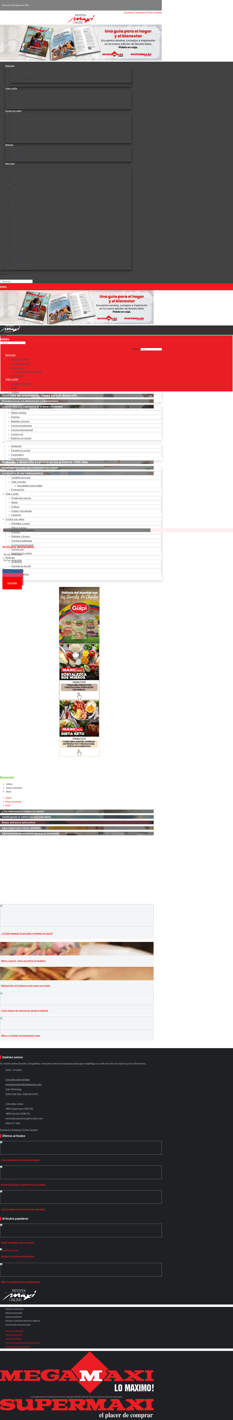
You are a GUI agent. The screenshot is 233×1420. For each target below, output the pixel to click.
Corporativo (17, 156)
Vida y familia (18, 77)
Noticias (9, 145)
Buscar (3, 274)
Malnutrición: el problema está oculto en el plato (25, 985)
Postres (15, 122)
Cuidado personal (20, 73)
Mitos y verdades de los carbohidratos (20, 1282)
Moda (14, 95)
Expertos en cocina (21, 141)
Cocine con (17, 137)
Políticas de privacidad (13, 1313)
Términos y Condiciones (14, 1309)
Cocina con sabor (13, 111)
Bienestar (9, 66)
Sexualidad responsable (29, 80)
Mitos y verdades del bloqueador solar (21, 1035)
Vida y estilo (11, 88)
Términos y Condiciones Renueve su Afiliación (22, 1321)
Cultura (14, 99)
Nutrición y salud (20, 69)
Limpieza (15, 211)
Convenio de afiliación (13, 1317)
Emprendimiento (20, 159)
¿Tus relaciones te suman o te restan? (20, 1160)
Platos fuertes (18, 118)
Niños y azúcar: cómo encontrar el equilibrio (23, 961)
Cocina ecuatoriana (21, 129)
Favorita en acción (20, 152)
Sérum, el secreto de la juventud (17, 1256)
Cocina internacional (21, 133)
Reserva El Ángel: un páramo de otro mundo (23, 1184)
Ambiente (16, 148)
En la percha (17, 84)
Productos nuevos (20, 92)
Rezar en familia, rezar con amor (17, 1242)
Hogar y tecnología (21, 103)
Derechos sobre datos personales (18, 1325)
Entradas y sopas (20, 114)
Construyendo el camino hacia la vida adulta (23, 1209)
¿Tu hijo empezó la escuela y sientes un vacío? (27, 933)
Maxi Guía (10, 163)
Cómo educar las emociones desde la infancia (24, 1010)
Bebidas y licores (20, 126)
